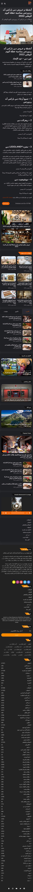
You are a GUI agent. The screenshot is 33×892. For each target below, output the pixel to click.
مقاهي (28, 796)
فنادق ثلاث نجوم (26, 732)
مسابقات (27, 673)
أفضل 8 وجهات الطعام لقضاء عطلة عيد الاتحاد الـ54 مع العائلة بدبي (24, 284)
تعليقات (6, 311)
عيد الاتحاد (27, 700)
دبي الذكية (28, 851)
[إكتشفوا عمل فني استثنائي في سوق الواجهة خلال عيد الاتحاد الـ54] (8, 277)
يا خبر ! (29, 878)
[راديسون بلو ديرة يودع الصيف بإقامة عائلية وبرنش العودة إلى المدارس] (27, 319)
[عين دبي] (30, 3)
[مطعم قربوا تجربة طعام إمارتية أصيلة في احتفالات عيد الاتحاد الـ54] (24, 294)
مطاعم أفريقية (26, 759)
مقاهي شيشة (26, 799)
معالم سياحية (26, 833)
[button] (16, 506)
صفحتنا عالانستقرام (7, 197)
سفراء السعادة (27, 858)
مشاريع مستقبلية (27, 532)
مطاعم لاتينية (27, 781)
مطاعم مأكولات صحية (24, 786)
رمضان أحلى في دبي (26, 855)
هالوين (28, 722)
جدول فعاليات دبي (18, 649)
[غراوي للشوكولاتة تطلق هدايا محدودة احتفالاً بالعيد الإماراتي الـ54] (8, 294)
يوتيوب (28, 675)
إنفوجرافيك (28, 668)
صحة (28, 880)
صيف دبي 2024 (27, 863)
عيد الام (28, 702)
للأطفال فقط (27, 828)
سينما (28, 826)
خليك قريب (25, 537)
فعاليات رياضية (26, 710)
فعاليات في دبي (28, 654)
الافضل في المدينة (26, 529)
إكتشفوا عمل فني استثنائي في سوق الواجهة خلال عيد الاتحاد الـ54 (9, 284)
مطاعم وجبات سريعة (25, 791)
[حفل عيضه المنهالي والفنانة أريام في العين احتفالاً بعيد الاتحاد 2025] (27, 84)
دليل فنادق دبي (28, 652)
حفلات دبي (10, 649)
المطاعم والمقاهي (26, 525)
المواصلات (28, 804)
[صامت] (6, 513)
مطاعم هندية (27, 789)
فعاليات (12, 652)
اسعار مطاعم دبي (27, 649)
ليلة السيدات (27, 757)
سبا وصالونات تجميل (25, 823)
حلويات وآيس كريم (25, 749)
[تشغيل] (29, 513)
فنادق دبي (20, 654)
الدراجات (27, 809)
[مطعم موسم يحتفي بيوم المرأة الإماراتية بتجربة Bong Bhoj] (27, 326)
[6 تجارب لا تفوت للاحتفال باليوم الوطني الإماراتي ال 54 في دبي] (8, 260)
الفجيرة (29, 683)
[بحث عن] (5, 4)
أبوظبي (29, 644)
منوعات (29, 875)
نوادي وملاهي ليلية (25, 801)
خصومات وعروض (27, 846)
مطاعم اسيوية (26, 767)
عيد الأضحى (27, 697)
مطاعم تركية (27, 772)
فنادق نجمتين (27, 739)
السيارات (27, 811)
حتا (30, 843)
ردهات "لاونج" (26, 752)
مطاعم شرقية (26, 777)
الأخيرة (27, 311)
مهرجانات (27, 720)
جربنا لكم (29, 841)
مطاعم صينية (27, 779)
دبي (5, 649)
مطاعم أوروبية (26, 764)
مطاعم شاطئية (26, 774)
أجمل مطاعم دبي (22, 644)
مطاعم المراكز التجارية (24, 769)
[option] (16, 367)
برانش (28, 747)
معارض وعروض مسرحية (24, 715)
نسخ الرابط (5, 203)
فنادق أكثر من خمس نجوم (23, 730)
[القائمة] (2, 4)
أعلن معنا (27, 539)
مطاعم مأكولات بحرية (24, 784)
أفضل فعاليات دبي (27, 646)
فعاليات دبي (6, 652)
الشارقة (29, 680)
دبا (29, 685)
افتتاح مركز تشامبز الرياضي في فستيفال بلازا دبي (18, 400)
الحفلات (28, 690)
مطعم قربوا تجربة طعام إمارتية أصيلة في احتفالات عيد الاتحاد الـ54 (24, 301)
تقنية (30, 838)
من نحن (28, 534)
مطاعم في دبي (6, 654)
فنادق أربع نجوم (26, 727)
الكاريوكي (27, 744)
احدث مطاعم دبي (17, 646)
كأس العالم (27, 712)
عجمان (29, 868)
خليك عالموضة (27, 848)
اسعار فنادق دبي (9, 646)
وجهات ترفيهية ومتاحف (24, 836)
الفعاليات (29, 520)
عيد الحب (27, 705)
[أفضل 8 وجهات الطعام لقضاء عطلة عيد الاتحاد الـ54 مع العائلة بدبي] (24, 277)
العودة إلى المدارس (25, 693)
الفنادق (29, 522)
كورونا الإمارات (27, 870)
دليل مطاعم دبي (19, 652)
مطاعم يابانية (27, 794)
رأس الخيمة (28, 853)
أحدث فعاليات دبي (13, 644)
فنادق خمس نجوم (25, 735)
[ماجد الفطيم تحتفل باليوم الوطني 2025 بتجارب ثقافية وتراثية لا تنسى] (27, 77)
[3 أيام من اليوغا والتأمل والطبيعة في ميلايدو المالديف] (27, 347)
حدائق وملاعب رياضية (24, 821)
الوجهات (29, 527)
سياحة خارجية (27, 860)
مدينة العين (27, 665)
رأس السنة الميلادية (25, 695)
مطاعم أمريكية (26, 762)
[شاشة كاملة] (3, 513)
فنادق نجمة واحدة (25, 737)
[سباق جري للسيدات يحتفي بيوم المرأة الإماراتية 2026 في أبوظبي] (27, 340)
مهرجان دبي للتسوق (25, 717)
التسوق (28, 818)
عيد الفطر (27, 707)
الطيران (28, 814)
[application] (16, 506)
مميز (30, 873)
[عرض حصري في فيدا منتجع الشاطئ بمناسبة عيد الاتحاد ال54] (24, 260)
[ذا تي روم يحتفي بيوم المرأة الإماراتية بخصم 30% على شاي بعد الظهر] (27, 333)
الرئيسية (29, 678)
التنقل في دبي (26, 806)
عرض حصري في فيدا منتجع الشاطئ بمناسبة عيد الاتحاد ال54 (25, 267)
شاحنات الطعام (26, 754)
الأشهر (16, 311)
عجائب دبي (28, 865)
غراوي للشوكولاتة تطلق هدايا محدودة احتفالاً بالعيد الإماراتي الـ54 (9, 301)
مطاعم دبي (14, 654)
